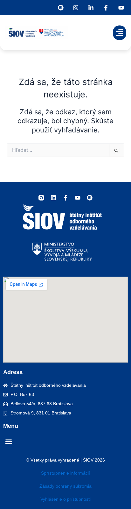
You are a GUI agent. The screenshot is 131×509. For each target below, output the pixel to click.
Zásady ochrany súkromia (65, 486)
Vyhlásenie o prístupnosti (65, 499)
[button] (120, 32)
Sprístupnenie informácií (65, 473)
